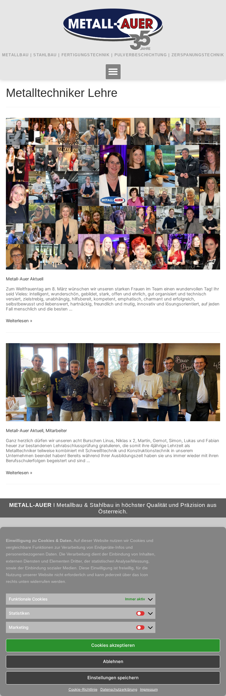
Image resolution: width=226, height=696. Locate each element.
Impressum (149, 689)
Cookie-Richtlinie (83, 689)
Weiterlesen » (19, 320)
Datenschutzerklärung (118, 689)
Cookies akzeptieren (113, 645)
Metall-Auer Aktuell (24, 279)
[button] (113, 72)
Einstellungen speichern (113, 677)
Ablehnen (113, 661)
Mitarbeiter (56, 430)
